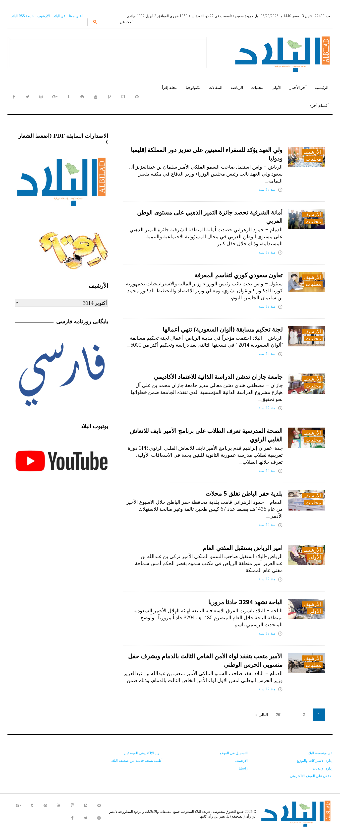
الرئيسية (321, 87)
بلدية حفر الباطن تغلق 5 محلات (244, 493)
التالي (261, 714)
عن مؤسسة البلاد (320, 753)
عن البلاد (59, 15)
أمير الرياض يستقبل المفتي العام (243, 547)
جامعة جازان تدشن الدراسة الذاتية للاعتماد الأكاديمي (218, 376)
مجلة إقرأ (169, 87)
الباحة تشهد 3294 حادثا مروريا (245, 602)
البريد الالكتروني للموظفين (143, 753)
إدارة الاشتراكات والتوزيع (315, 760)
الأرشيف (43, 15)
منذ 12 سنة (267, 189)
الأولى (276, 87)
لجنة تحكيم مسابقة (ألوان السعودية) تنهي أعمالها (223, 329)
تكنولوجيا (193, 87)
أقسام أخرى (318, 105)
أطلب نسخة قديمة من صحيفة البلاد (137, 760)
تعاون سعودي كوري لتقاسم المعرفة (239, 275)
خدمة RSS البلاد (22, 15)
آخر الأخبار (297, 87)
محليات (257, 87)
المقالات (215, 87)
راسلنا (243, 768)
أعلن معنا (76, 15)
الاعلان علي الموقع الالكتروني (311, 775)
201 (279, 714)
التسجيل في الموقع (234, 753)
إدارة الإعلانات (322, 768)
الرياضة (236, 87)
